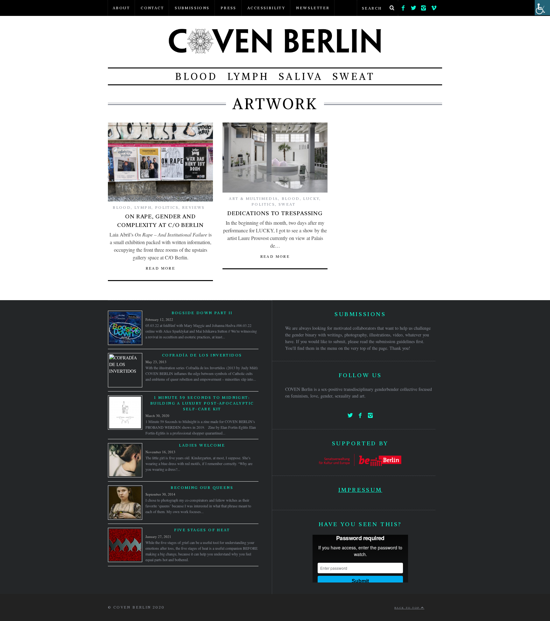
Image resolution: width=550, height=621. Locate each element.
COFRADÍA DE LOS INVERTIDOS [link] (202, 355)
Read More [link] (160, 268)
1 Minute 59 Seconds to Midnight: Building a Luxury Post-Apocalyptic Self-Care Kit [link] (202, 403)
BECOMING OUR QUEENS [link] (202, 487)
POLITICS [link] (167, 207)
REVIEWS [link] (193, 207)
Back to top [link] (407, 607)
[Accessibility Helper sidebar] (542, 7)
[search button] (391, 8)
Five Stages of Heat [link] (202, 529)
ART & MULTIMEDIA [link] (253, 198)
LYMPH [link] (248, 76)
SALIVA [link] (301, 76)
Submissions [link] (192, 7)
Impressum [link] (360, 489)
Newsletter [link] (312, 7)
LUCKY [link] (311, 198)
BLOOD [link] (196, 76)
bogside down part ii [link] (202, 312)
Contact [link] (152, 7)
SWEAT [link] (354, 76)
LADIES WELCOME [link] (202, 445)
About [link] (121, 7)
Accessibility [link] (266, 7)
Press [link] (228, 7)
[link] (403, 6)
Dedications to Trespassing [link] (275, 213)
